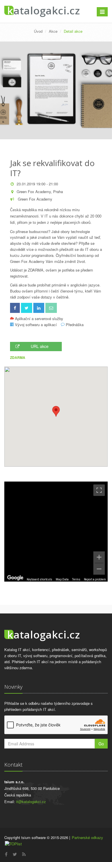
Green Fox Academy (34, 199)
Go (101, 743)
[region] (56, 532)
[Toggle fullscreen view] (99, 490)
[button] (56, 411)
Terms (76, 579)
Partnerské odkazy (87, 837)
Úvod (38, 31)
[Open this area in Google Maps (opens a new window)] (15, 578)
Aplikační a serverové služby (39, 318)
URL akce (40, 346)
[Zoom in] (99, 557)
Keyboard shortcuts (39, 579)
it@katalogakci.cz (31, 801)
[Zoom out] (99, 569)
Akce (53, 31)
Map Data (62, 579)
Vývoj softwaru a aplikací (36, 324)
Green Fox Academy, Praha (40, 191)
